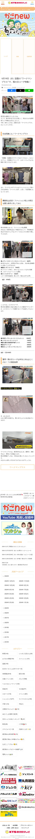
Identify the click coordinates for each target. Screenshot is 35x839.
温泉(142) (5, 664)
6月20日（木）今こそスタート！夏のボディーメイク (29, 495)
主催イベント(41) (7, 679)
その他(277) (22, 689)
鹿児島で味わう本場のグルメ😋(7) (13, 739)
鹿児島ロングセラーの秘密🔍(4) (12, 749)
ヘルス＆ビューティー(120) (11, 684)
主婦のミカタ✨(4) (25, 729)
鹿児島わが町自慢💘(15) (10, 734)
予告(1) (21, 704)
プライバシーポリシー (27, 825)
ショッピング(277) (8, 699)
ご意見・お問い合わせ (12, 828)
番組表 (2, 4)
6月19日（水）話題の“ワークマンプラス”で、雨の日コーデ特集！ (16, 9)
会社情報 (15, 825)
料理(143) (5, 654)
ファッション (7, 87)
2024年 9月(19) (23, 585)
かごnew (7, 7)
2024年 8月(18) (9, 589)
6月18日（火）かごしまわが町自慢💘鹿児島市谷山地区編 (12, 496)
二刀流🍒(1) (23, 724)
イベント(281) (23, 694)
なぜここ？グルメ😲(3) (9, 744)
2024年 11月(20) (24, 581)
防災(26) (5, 724)
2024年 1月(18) (23, 602)
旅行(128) (22, 674)
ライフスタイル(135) (25, 699)
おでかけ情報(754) (8, 659)
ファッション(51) (24, 659)
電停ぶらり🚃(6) (7, 754)
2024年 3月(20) (23, 598)
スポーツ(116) (6, 694)
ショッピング (21, 87)
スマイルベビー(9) (8, 729)
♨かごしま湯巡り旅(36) (9, 714)
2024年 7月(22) (23, 589)
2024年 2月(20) (9, 602)
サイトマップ (25, 828)
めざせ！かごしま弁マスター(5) (12, 669)
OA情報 (14, 87)
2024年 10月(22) (10, 585)
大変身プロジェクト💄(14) (10, 709)
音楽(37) (5, 689)
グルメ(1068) (23, 679)
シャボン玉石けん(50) (25, 654)
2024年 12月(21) (10, 581)
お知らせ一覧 (6, 825)
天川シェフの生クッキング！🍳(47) (13, 719)
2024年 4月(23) (9, 598)
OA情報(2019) (6, 674)
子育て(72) (5, 704)
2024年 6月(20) (9, 594)
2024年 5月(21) (23, 594)
